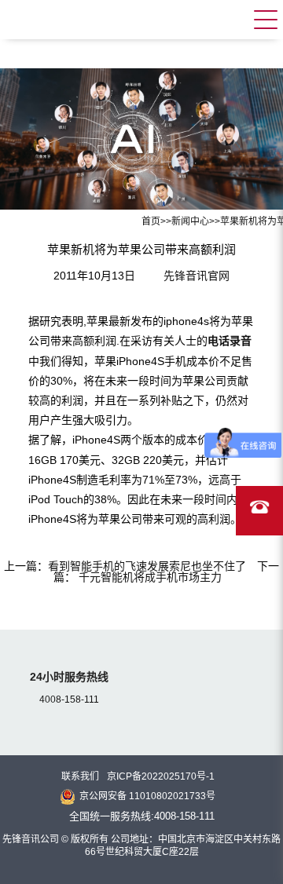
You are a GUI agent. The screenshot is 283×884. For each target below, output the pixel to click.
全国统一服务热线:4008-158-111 (142, 816)
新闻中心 (190, 221)
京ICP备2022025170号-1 (161, 776)
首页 (151, 221)
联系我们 (80, 776)
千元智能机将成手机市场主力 (148, 577)
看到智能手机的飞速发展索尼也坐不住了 (147, 566)
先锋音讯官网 (197, 275)
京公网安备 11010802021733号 (147, 796)
